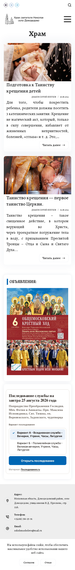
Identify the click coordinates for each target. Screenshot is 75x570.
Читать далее (55, 146)
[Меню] (67, 19)
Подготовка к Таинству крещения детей (30, 87)
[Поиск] (69, 5)
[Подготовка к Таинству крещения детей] (37, 62)
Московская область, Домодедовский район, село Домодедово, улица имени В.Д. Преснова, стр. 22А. (41, 503)
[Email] (6, 5)
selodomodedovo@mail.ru (28, 530)
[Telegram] (17, 5)
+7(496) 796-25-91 (23, 519)
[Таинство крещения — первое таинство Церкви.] (37, 175)
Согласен (28, 562)
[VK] (11, 5)
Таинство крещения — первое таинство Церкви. (37, 200)
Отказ (48, 562)
